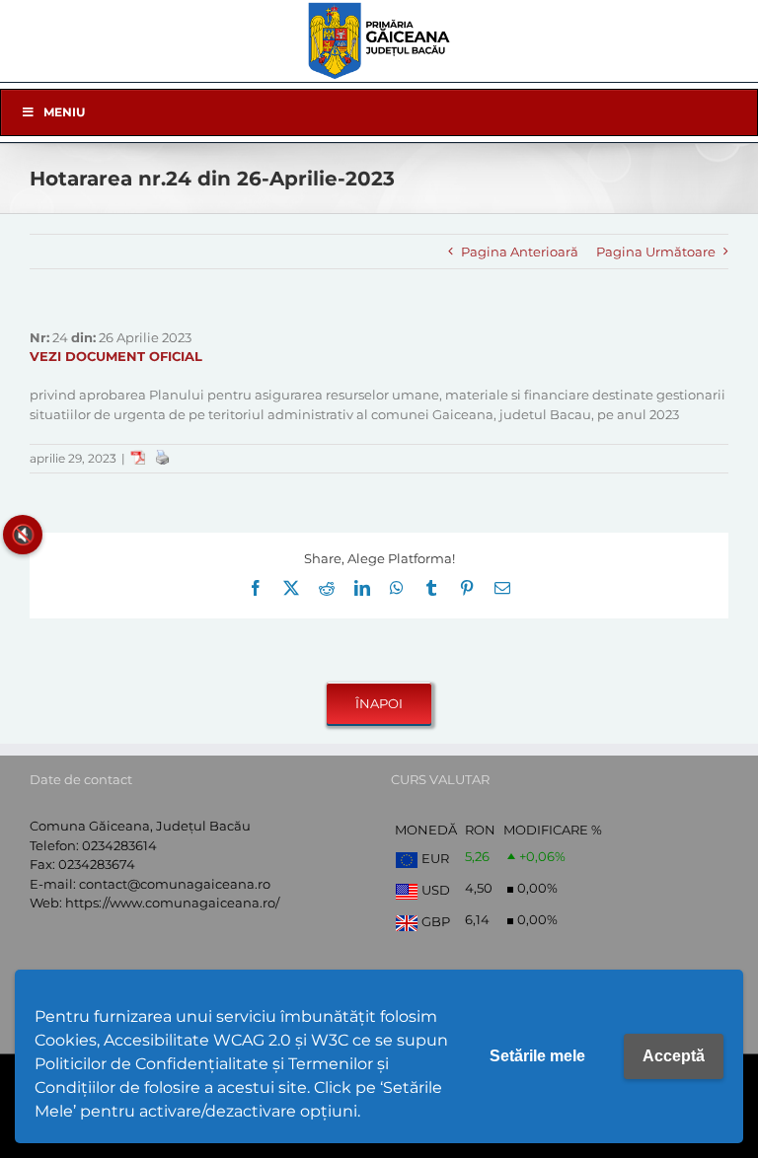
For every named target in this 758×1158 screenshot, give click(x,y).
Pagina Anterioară (519, 251)
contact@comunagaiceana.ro (174, 884)
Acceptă (674, 1056)
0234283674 (96, 864)
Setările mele (537, 1056)
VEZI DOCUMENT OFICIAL (116, 356)
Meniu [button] (64, 112)
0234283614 (119, 845)
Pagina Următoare (656, 251)
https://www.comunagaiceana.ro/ (172, 902)
